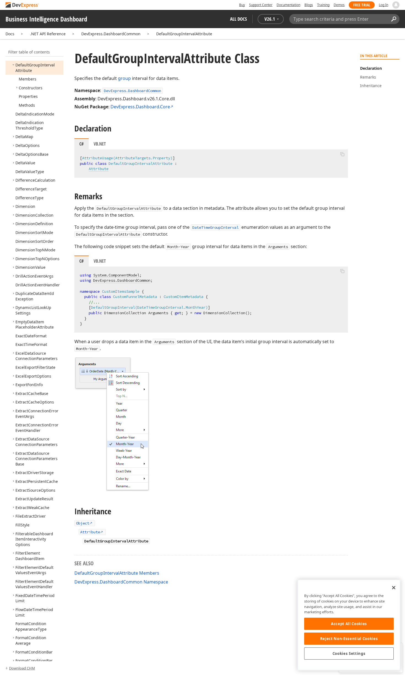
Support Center (260, 4)
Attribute (99, 168)
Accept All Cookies (349, 623)
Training (323, 4)
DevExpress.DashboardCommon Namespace (121, 582)
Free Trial (361, 4)
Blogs (308, 4)
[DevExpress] (22, 5)
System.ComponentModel (116, 275)
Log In (383, 4)
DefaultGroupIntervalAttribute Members (116, 573)
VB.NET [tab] (100, 144)
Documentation (288, 4)
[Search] (393, 19)
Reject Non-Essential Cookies (349, 638)
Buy (242, 4)
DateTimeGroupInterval (215, 227)
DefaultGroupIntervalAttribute (184, 33)
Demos (339, 4)
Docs (10, 33)
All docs (238, 19)
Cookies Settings (349, 653)
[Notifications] (395, 5)
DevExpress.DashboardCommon (111, 33)
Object (82, 523)
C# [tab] (81, 144)
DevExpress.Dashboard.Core (140, 107)
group (124, 78)
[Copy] (342, 154)
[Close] (394, 588)
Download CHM (22, 668)
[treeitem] (27, 79)
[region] (349, 625)
